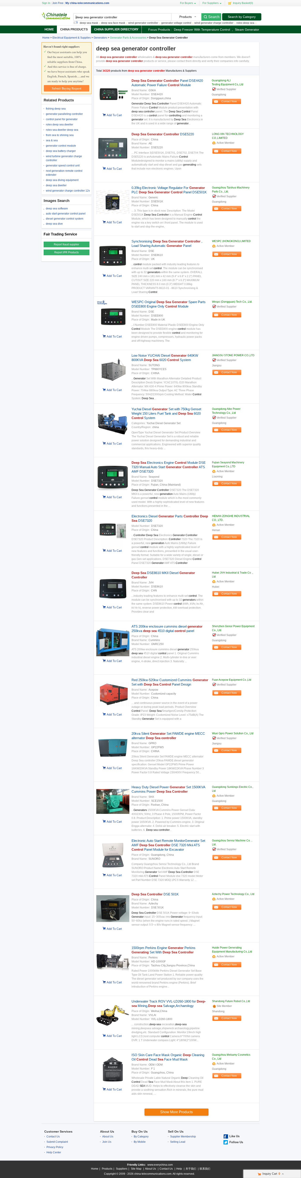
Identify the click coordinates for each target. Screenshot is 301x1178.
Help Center (53, 1152)
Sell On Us (176, 1131)
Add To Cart (114, 115)
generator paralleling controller (64, 114)
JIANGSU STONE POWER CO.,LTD (233, 355)
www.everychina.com (160, 1164)
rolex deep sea (231, 22)
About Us (107, 1131)
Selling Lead (177, 1141)
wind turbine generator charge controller (64, 158)
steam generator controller (254, 29)
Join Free (57, 3)
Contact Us (53, 1136)
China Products (74, 29)
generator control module (61, 145)
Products (107, 1168)
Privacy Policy (54, 1147)
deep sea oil (250, 22)
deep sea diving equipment (62, 180)
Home (49, 29)
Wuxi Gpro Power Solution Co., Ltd (232, 733)
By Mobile (140, 1141)
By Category (141, 1136)
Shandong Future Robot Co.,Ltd (231, 1001)
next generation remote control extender (64, 172)
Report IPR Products (66, 252)
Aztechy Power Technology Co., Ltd (233, 894)
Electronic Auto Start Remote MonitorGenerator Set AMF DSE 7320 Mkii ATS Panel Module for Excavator (168, 845)
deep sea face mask (99, 22)
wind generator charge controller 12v (68, 190)
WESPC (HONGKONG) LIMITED (231, 241)
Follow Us (236, 1142)
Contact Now (229, 101)
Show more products (176, 1112)
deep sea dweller (56, 185)
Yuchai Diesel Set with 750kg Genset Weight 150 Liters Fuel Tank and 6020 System (166, 413)
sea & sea (52, 140)
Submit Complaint (57, 1141)
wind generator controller (129, 22)
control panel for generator (62, 119)
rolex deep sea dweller (59, 124)
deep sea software (57, 208)
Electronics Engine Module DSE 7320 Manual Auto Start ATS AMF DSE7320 (169, 467)
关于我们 (191, 1168)
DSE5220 (163, 134)
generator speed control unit (63, 165)
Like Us (234, 1136)
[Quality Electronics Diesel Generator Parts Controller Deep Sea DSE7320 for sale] (111, 546)
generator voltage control (162, 22)
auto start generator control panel (65, 213)
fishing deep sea (56, 108)
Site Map (136, 1168)
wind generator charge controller (199, 22)
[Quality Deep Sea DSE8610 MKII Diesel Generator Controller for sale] (111, 602)
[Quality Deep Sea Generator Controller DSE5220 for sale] (111, 164)
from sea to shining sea (60, 135)
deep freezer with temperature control (202, 29)
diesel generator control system (64, 218)
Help (179, 1168)
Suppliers (121, 1168)
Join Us (106, 1141)
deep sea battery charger (61, 151)
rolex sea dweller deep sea (62, 129)
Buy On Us (140, 1131)
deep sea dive (54, 223)
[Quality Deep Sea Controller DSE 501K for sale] (111, 924)
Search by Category (242, 17)
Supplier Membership (183, 1136)
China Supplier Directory (116, 29)
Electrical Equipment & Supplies (71, 37)
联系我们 (205, 1168)
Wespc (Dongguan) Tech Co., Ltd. (232, 301)
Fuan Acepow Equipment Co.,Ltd (231, 679)
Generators (100, 37)
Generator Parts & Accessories (128, 37)
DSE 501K (155, 894)
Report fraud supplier (66, 244)
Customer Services (58, 1131)
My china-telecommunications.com (87, 3)
